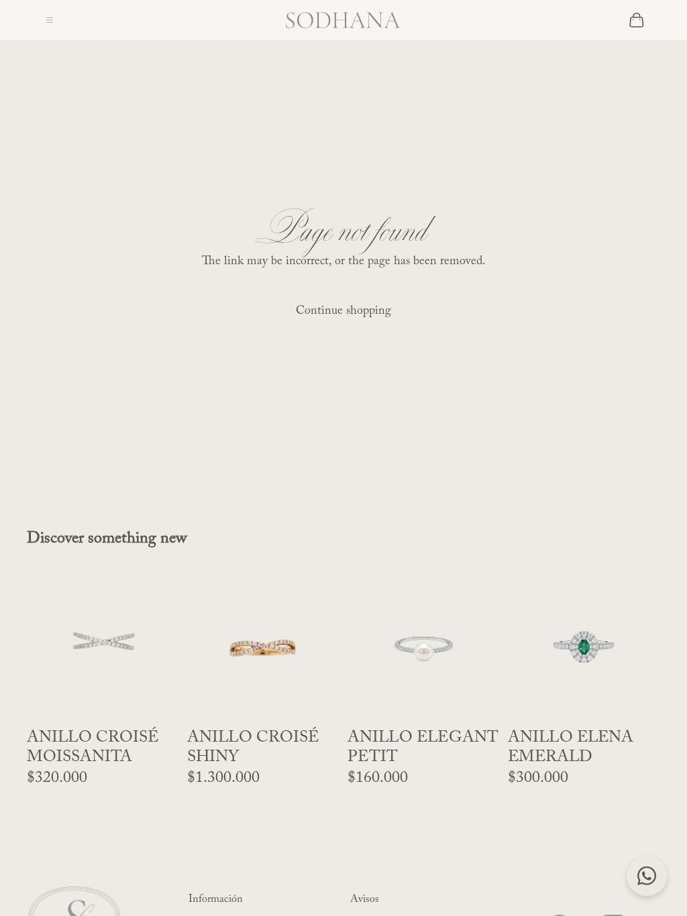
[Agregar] (158, 702)
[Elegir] (479, 702)
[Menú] (49, 20)
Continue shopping (343, 311)
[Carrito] (636, 20)
